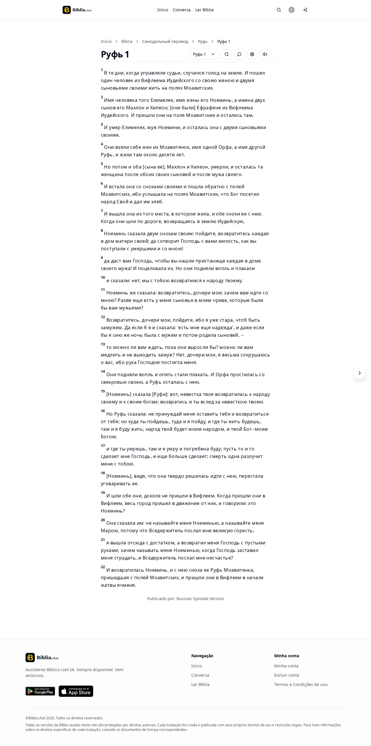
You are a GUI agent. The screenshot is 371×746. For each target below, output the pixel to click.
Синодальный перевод (165, 41)
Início (162, 9)
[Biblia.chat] (77, 10)
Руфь (203, 41)
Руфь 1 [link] (223, 41)
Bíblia (126, 41)
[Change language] (291, 10)
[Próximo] (359, 373)
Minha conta (286, 666)
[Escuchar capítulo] (265, 54)
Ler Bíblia (204, 9)
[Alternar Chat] (239, 54)
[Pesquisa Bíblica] (279, 10)
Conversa (182, 9)
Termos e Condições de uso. (301, 684)
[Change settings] (252, 54)
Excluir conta (286, 675)
